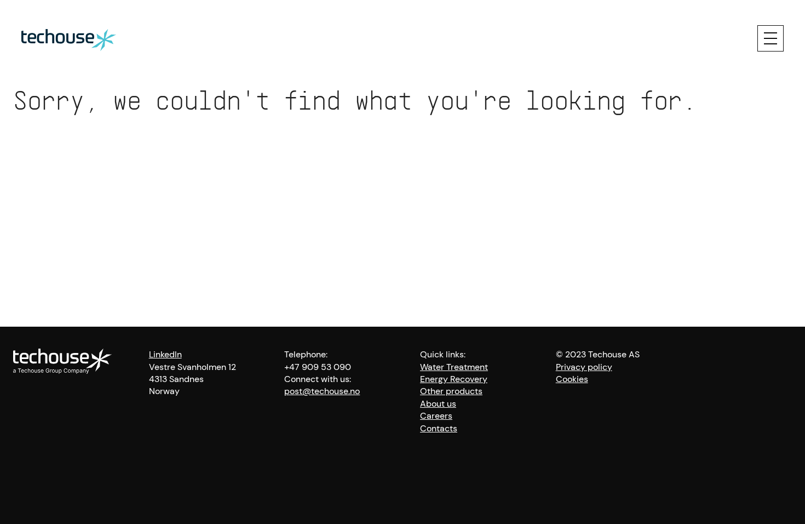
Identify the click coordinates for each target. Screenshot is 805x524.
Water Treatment (454, 367)
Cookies (572, 379)
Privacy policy (584, 367)
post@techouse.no (322, 391)
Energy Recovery (453, 379)
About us (438, 403)
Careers (436, 416)
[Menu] (770, 38)
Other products (451, 391)
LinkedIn (165, 354)
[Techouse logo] (68, 38)
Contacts (438, 428)
